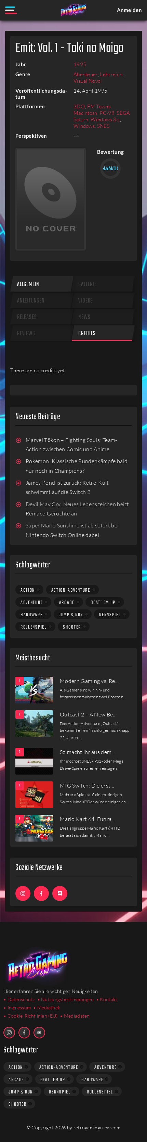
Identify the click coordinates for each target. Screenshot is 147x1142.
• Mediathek (46, 1007)
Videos (85, 301)
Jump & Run (71, 615)
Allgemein (28, 285)
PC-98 (107, 113)
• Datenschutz (19, 999)
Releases (27, 317)
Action (28, 590)
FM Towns (98, 106)
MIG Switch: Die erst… (87, 785)
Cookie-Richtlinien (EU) (33, 1016)
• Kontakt (107, 999)
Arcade (67, 603)
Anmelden (129, 10)
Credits (87, 334)
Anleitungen (31, 301)
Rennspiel (110, 615)
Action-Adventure (70, 590)
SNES (103, 126)
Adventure (32, 603)
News (84, 317)
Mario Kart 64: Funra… (88, 819)
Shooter (72, 627)
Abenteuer (86, 74)
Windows (84, 126)
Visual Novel (88, 81)
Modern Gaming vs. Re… (89, 680)
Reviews (26, 334)
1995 (80, 64)
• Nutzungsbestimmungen (65, 999)
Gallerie (87, 285)
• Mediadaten (75, 1016)
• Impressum (17, 1007)
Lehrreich (111, 74)
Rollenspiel (34, 627)
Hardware (32, 615)
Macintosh (85, 113)
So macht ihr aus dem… (88, 752)
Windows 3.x (105, 119)
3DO (79, 106)
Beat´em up (103, 603)
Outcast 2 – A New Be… (88, 714)
